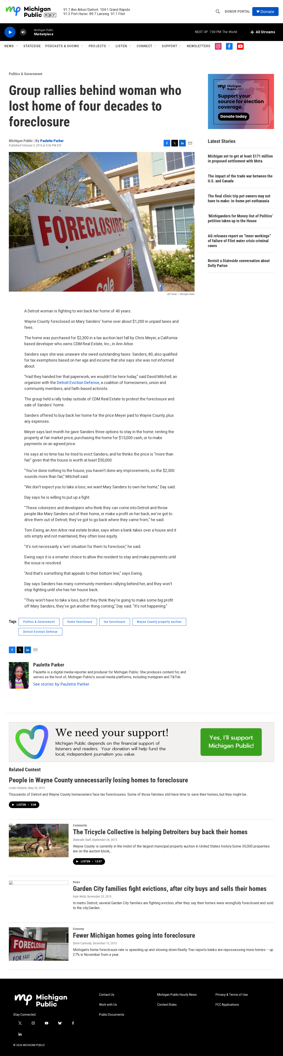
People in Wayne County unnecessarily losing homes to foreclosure (98, 780)
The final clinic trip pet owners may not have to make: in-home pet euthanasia (239, 198)
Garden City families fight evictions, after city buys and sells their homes (170, 888)
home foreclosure (79, 621)
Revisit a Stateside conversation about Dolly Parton (239, 263)
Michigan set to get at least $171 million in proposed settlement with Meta (240, 158)
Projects (97, 46)
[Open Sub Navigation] (17, 46)
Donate (267, 11)
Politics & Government (25, 74)
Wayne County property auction (159, 621)
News (9, 46)
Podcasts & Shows (62, 46)
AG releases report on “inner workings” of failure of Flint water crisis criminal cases (239, 241)
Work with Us (108, 1004)
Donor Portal (237, 11)
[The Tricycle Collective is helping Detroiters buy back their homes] (39, 840)
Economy (78, 929)
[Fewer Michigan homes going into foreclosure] (39, 944)
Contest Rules (167, 1004)
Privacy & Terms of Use (232, 994)
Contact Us (106, 994)
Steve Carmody (82, 943)
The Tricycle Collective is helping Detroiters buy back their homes (160, 832)
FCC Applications (227, 1004)
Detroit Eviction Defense (78, 382)
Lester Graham (18, 788)
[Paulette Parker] (19, 675)
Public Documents (111, 1014)
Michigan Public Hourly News (177, 994)
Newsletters (198, 46)
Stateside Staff (82, 840)
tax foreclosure (114, 621)
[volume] (23, 32)
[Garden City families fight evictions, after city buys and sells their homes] (39, 897)
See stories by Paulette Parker (61, 684)
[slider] (30, 32)
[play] (9, 32)
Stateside (32, 46)
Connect (144, 46)
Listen (121, 46)
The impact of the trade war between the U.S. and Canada (240, 178)
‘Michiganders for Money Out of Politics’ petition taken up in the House (240, 218)
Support (169, 46)
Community (80, 825)
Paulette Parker (52, 140)
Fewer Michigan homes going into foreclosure (134, 935)
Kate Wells (79, 896)
